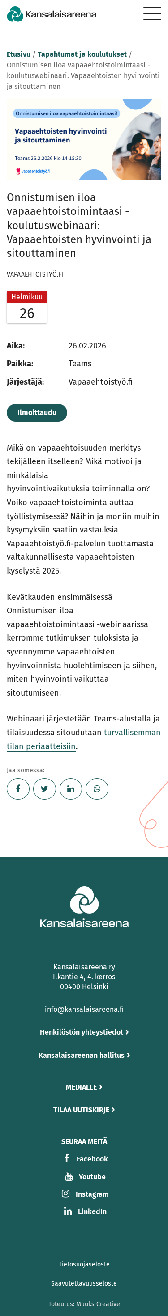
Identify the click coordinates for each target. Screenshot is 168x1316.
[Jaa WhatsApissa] (97, 789)
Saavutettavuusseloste (84, 1283)
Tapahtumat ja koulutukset (82, 54)
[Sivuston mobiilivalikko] (152, 13)
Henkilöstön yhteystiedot (81, 1032)
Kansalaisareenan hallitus (82, 1055)
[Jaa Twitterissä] (44, 789)
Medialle (81, 1087)
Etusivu (18, 54)
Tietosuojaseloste (84, 1264)
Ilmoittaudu (36, 412)
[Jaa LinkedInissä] (71, 789)
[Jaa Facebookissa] (18, 789)
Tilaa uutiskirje (81, 1110)
